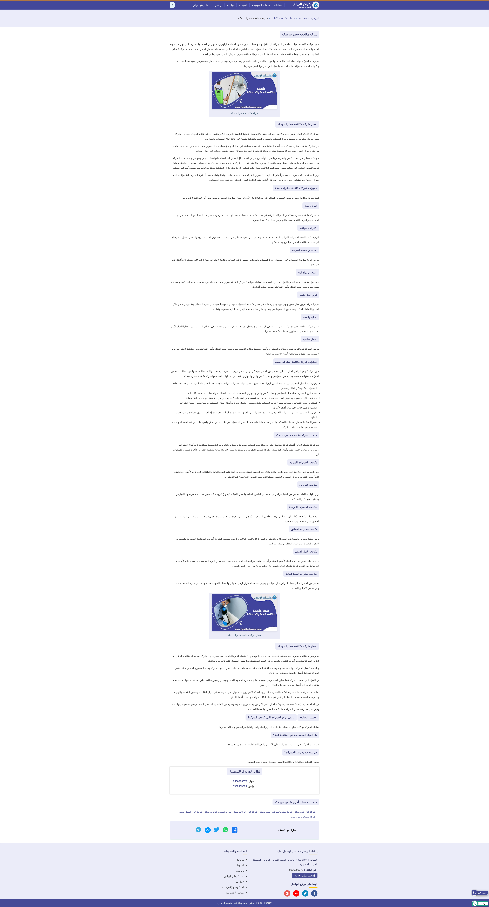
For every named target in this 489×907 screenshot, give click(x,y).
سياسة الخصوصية (235, 892)
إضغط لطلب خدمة (305, 875)
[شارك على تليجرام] (198, 830)
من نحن (219, 5)
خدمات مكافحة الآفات (283, 18)
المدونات (243, 5)
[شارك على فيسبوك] (234, 831)
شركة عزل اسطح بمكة (190, 811)
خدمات (303, 18)
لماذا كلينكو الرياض (201, 5)
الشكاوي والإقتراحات (233, 887)
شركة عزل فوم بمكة (305, 811)
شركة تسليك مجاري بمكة (303, 816)
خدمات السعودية (262, 5)
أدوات (232, 5)
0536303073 (240, 781)
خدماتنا (279, 5)
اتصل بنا (240, 881)
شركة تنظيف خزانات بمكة (218, 811)
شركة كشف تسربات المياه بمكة (276, 811)
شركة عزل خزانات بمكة (246, 811)
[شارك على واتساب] (225, 830)
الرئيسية (314, 18)
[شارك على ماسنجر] (208, 831)
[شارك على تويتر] (216, 830)
